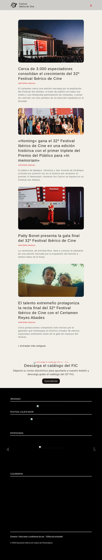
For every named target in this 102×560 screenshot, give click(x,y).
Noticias (32, 83)
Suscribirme (51, 381)
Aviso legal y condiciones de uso (31, 536)
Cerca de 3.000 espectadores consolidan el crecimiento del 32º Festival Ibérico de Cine (48, 74)
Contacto (13, 536)
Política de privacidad (54, 536)
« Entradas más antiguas (32, 346)
